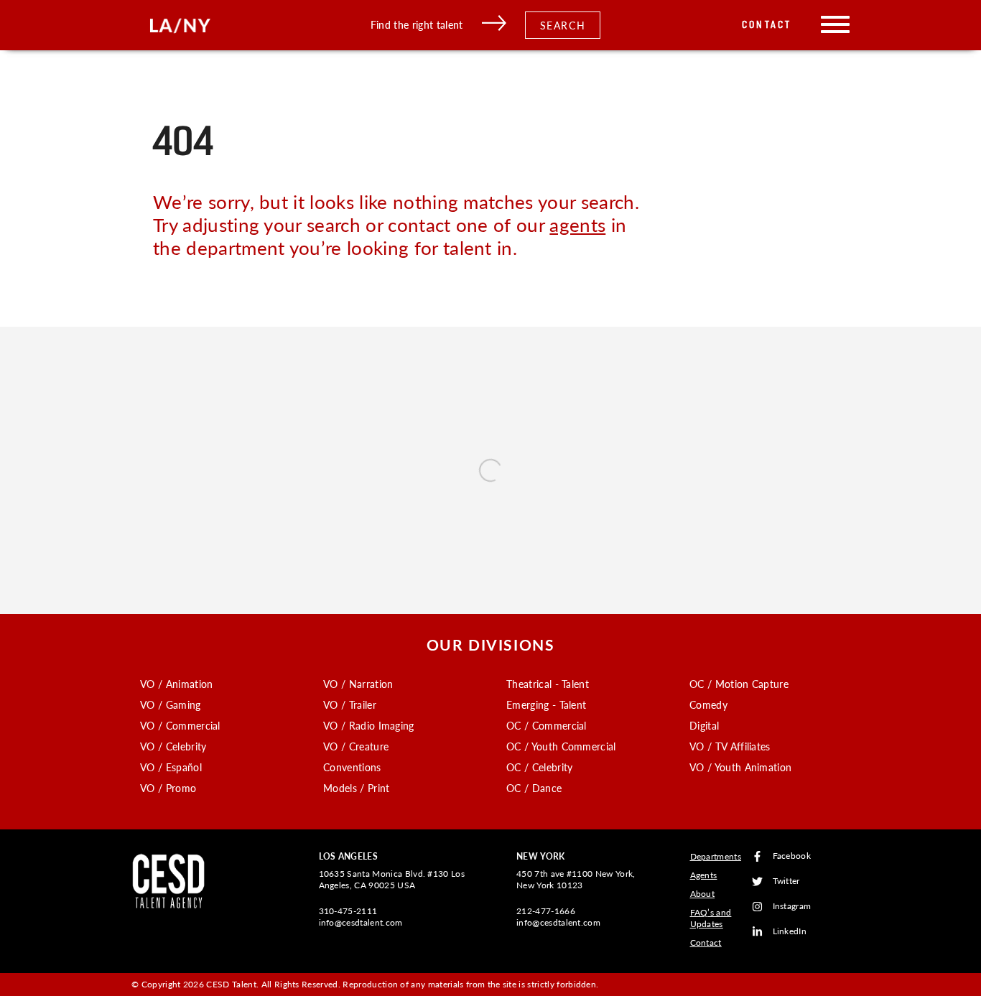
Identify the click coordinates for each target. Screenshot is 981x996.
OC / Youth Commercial (561, 746)
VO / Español (171, 767)
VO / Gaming (170, 704)
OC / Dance (534, 788)
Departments (716, 856)
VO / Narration (358, 683)
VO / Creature (356, 746)
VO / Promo (168, 788)
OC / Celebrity (539, 767)
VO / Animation (176, 683)
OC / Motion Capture (739, 683)
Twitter (786, 881)
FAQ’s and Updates (711, 918)
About (702, 894)
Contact (766, 25)
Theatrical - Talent (547, 683)
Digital (704, 725)
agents (577, 224)
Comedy (708, 704)
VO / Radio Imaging (368, 725)
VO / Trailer (349, 704)
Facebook (792, 856)
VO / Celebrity (173, 746)
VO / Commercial (180, 725)
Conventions (352, 767)
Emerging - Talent (546, 704)
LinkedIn (790, 931)
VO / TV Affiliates (730, 746)
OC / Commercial (546, 725)
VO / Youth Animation (740, 767)
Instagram (792, 906)
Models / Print (356, 788)
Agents (703, 875)
